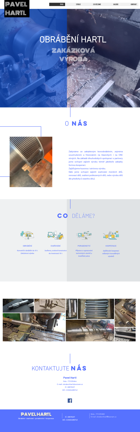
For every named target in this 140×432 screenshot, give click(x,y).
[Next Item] (132, 320)
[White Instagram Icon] (74, 400)
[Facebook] (70, 400)
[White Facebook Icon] (65, 400)
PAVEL (16, 4)
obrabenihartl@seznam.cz (73, 384)
